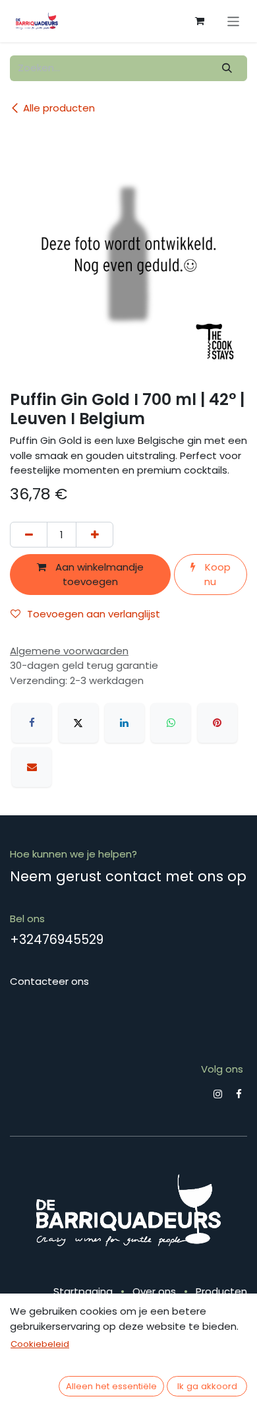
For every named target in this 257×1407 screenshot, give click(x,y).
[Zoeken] (227, 68)
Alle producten (59, 108)
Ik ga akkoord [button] (207, 1386)
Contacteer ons (49, 981)
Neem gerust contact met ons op (128, 876)
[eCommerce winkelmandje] (199, 21)
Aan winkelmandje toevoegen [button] (98, 574)
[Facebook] (31, 723)
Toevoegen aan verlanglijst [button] (93, 614)
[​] (217, 1094)
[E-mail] (31, 767)
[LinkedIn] (124, 723)
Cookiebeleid (40, 1344)
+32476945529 (56, 940)
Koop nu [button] (216, 574)
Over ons (154, 1291)
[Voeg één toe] (94, 534)
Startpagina (83, 1291)
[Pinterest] (217, 723)
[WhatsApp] (170, 723)
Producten (221, 1291)
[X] (78, 723)
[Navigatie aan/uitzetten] (233, 21)
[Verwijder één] (28, 534)
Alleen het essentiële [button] (111, 1386)
